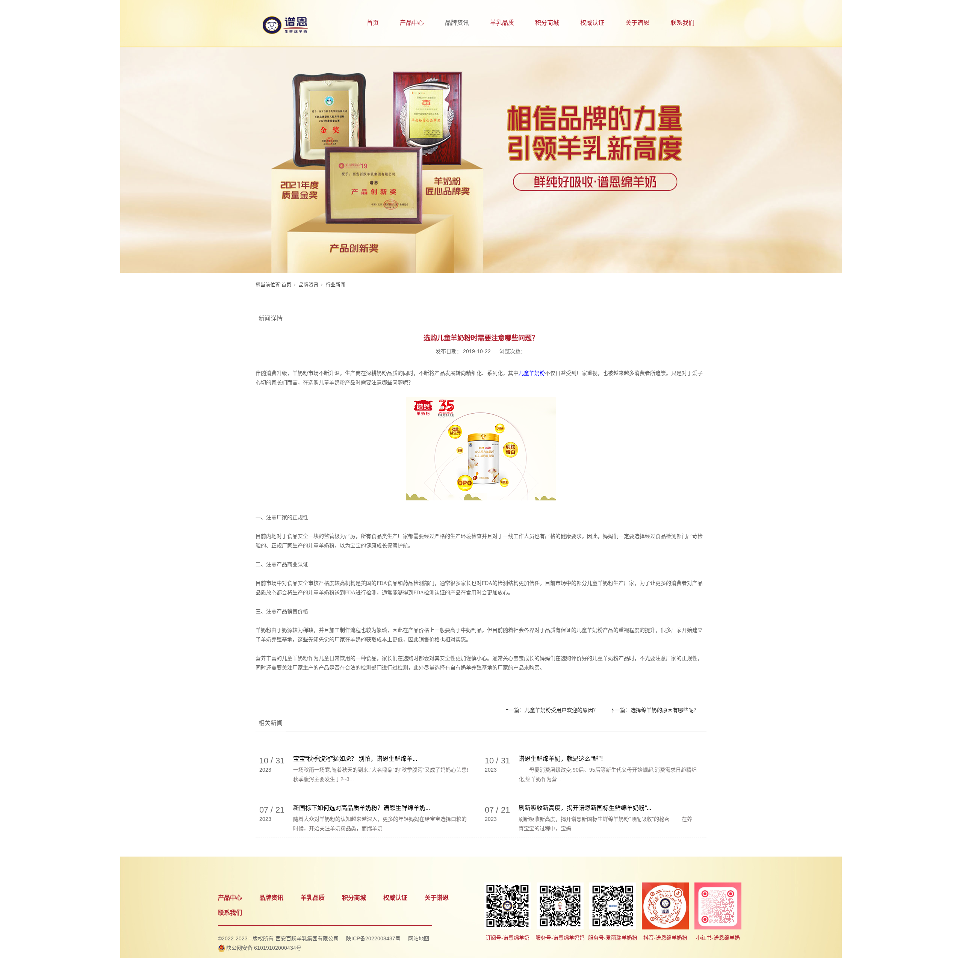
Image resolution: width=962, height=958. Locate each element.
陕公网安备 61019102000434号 (263, 948)
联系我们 (682, 23)
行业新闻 (335, 284)
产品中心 (412, 23)
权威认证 (592, 23)
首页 (373, 23)
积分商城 (547, 23)
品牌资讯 (457, 23)
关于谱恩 (637, 23)
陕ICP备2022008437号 (373, 938)
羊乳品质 (502, 23)
